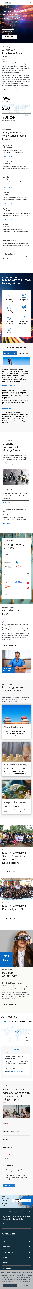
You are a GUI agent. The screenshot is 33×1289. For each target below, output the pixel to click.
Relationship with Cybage (11, 1132)
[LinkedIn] (3, 1211)
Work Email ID (7, 1147)
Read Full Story (7, 386)
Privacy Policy (10, 1172)
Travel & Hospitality (9, 311)
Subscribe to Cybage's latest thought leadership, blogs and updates (16, 1178)
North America (20, 1021)
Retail (24, 310)
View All (8, 595)
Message (6, 1155)
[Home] (6, 2)
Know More (6, 249)
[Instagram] (10, 1211)
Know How (8, 31)
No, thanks (24, 1285)
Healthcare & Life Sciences (23, 322)
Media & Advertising (9, 300)
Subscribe (7, 1224)
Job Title (5, 1139)
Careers (5, 1263)
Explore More (9, 645)
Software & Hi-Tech (24, 300)
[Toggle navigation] (30, 2)
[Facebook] (23, 1211)
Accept (10, 1285)
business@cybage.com (16, 1072)
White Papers (23, 353)
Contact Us (7, 1268)
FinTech (9, 333)
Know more (6, 156)
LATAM (10, 1021)
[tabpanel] (16, 393)
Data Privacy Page (26, 1281)
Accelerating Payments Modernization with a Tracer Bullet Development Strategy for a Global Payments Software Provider (15, 415)
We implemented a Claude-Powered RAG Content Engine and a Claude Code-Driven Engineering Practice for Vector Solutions (16, 372)
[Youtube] (29, 1211)
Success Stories (9, 37)
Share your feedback (17, 1200)
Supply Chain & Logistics (9, 322)
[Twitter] (16, 1211)
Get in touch (8, 1185)
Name (5, 1124)
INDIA (4, 1021)
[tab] (10, 353)
